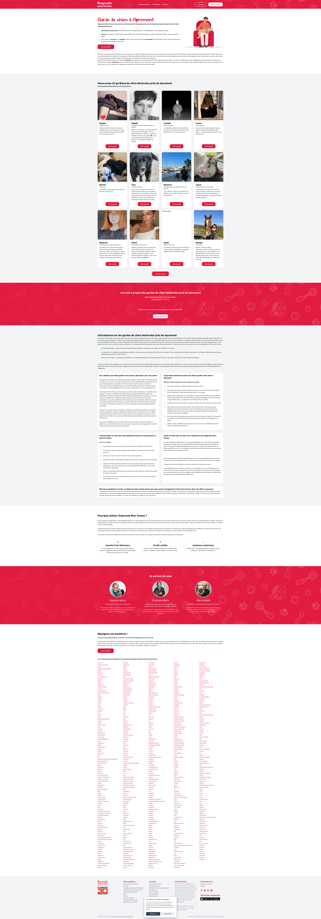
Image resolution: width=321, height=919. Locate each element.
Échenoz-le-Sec (126, 801)
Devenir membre (105, 650)
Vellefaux (201, 771)
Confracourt (126, 737)
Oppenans (176, 761)
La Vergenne (151, 793)
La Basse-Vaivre (152, 739)
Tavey (200, 712)
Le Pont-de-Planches (153, 809)
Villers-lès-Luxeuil (203, 825)
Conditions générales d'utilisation (133, 888)
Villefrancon (202, 811)
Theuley (201, 716)
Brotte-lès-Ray (101, 835)
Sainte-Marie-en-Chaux (179, 865)
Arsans (99, 716)
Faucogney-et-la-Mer (127, 833)
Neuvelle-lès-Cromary (179, 743)
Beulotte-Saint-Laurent (103, 781)
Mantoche (176, 666)
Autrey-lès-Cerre (101, 733)
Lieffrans (150, 825)
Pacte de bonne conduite (130, 884)
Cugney (124, 771)
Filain (124, 845)
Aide (124, 894)
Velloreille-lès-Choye (204, 787)
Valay (200, 739)
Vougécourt (202, 845)
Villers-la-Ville (202, 821)
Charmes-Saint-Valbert (128, 678)
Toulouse (192, 896)
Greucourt (150, 718)
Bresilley (100, 821)
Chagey (99, 859)
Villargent (201, 807)
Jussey (149, 737)
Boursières (100, 817)
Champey (100, 867)
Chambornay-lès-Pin (102, 865)
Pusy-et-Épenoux (178, 817)
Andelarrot (100, 698)
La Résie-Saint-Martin (153, 779)
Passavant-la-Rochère (179, 777)
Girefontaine (151, 696)
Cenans (99, 853)
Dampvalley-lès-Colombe (128, 785)
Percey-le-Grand (177, 781)
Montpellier (178, 900)
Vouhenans (201, 847)
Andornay (100, 700)
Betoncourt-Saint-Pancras (103, 777)
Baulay (99, 755)
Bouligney (100, 803)
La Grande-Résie (152, 755)
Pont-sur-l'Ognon (178, 805)
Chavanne (125, 696)
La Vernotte (151, 795)
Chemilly (125, 698)
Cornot (124, 743)
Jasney (150, 733)
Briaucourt (100, 831)
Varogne (201, 751)
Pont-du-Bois (177, 803)
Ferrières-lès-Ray (127, 841)
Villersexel (201, 819)
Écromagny (125, 803)
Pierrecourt (176, 787)
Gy (149, 720)
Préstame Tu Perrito (181, 910)
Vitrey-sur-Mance (203, 839)
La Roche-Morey (152, 785)
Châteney (125, 684)
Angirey (99, 702)
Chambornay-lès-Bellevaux (104, 863)
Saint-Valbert (202, 672)
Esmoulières (126, 815)
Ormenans (176, 765)
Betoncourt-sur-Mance (103, 779)
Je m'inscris (201, 4)
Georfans (150, 690)
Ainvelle (99, 674)
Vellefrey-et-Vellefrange (204, 773)
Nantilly (175, 735)
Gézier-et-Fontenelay (153, 694)
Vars (200, 753)
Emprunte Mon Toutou (181, 888)
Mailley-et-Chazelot (152, 863)
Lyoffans (150, 845)
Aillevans (100, 670)
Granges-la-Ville (152, 708)
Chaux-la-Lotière (127, 692)
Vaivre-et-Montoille (203, 737)
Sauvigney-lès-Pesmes (204, 682)
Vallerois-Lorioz (202, 743)
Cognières (125, 720)
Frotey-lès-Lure (151, 682)
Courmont (125, 755)
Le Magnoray (151, 807)
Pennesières (176, 779)
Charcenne (125, 670)
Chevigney (125, 704)
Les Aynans (150, 811)
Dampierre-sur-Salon (127, 783)
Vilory (200, 835)
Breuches (100, 823)
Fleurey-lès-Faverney (127, 847)
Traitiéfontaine (202, 724)
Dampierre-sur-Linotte (128, 781)
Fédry (124, 839)
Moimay (175, 696)
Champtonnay (126, 664)
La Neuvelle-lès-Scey (153, 769)
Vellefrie (201, 775)
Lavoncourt (151, 805)
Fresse (149, 674)
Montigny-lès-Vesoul (178, 718)
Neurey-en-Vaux (177, 739)
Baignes (99, 745)
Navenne (176, 737)
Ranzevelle (176, 827)
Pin (174, 789)
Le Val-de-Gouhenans (153, 821)
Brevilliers (100, 829)
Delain (124, 789)
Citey (124, 714)
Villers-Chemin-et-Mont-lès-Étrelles (207, 817)
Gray (149, 714)
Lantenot (150, 771)
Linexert (150, 831)
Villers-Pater (202, 827)
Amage (99, 680)
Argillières (100, 710)
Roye (175, 853)
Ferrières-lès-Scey (127, 843)
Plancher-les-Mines (178, 795)
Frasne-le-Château (152, 668)
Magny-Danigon (152, 851)
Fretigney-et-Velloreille (153, 676)
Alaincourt (100, 678)
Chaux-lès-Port (126, 694)
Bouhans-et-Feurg (102, 797)
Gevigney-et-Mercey (153, 692)
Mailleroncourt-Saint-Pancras (155, 861)
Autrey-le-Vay (101, 737)
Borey (99, 791)
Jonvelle (150, 735)
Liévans (150, 829)
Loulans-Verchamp (152, 839)
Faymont (125, 837)
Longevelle (150, 837)
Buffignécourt (101, 847)
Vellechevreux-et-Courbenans (206, 767)
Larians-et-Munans (152, 781)
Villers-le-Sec (202, 823)
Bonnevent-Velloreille (103, 789)
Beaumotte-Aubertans (103, 761)
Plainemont (176, 791)
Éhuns (124, 807)
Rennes (189, 900)
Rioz (175, 841)
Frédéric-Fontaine (152, 670)
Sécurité (165, 4)
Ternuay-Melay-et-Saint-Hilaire (206, 714)
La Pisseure (151, 773)
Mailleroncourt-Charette (154, 859)
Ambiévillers (100, 684)
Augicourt (100, 722)
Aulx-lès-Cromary (101, 724)
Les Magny (150, 817)
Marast (175, 668)
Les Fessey (150, 815)
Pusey (175, 815)
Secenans (201, 690)
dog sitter (188, 884)
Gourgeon (150, 700)
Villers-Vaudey (202, 833)
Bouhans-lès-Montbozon (103, 801)
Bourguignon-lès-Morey (103, 815)
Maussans (176, 672)
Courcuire (125, 753)
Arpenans (100, 714)
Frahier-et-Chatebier (127, 865)
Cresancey (125, 761)
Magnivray (150, 847)
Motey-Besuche (177, 731)
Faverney (125, 835)
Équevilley (125, 809)
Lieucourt (150, 827)
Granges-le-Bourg (152, 710)
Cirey (124, 710)
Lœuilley (150, 833)
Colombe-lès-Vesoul (127, 724)
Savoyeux (201, 684)
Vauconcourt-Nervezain (204, 757)
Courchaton (125, 751)
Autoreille (100, 731)
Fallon (124, 831)
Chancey (125, 666)
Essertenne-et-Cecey (128, 821)
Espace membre (215, 4)
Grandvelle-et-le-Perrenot (154, 706)
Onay (175, 759)
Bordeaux (183, 898)
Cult (124, 773)
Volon (200, 841)
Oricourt (176, 763)
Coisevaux (125, 722)
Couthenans (125, 759)
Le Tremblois (151, 819)
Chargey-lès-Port (127, 674)
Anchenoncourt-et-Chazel (104, 692)
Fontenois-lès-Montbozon (129, 859)
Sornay (200, 708)
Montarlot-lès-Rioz (178, 702)
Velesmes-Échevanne (204, 763)
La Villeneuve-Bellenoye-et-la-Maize (156, 801)
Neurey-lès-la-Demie (178, 741)
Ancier (99, 694)
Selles (200, 692)
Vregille (201, 849)
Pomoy (175, 799)
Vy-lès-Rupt (202, 859)
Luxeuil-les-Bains (152, 843)
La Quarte (150, 777)
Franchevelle (151, 664)
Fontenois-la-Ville (127, 857)
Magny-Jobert (151, 853)
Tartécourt (201, 710)
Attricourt (100, 720)
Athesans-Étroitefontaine (103, 718)
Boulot (99, 805)
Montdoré (176, 712)
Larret (149, 791)
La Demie (150, 753)
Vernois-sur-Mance (203, 799)
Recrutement (153, 896)
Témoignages (156, 4)
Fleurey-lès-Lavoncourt (128, 849)
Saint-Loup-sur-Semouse (204, 670)
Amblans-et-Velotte (102, 686)
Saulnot (201, 676)
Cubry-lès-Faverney (127, 769)
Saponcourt (202, 674)
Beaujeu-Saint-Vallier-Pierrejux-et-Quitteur (107, 759)
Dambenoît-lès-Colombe (128, 777)
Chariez (124, 676)
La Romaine (151, 787)
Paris (183, 896)
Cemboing (100, 851)
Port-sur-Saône (177, 807)
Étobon (124, 823)
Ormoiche (176, 767)
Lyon (187, 896)
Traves (200, 727)
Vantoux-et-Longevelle (204, 749)
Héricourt (150, 724)
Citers (124, 712)
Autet (99, 727)
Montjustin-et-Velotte (179, 720)
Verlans (201, 797)
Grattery (150, 712)
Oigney (175, 755)
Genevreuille (151, 686)
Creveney (125, 765)
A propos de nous (117, 916)
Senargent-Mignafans (204, 696)
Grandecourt (151, 704)
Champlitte (125, 662)
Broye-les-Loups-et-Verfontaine (105, 839)
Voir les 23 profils (160, 274)
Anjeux (99, 704)
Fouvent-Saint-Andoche (128, 863)
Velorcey (201, 789)
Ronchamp (176, 847)
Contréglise (125, 739)
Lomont (150, 835)
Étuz (124, 827)
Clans (124, 718)
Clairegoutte (126, 716)
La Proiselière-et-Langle (153, 775)
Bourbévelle (100, 809)
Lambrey (150, 763)
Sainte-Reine (177, 867)
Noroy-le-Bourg (177, 753)
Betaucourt (100, 773)
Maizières (150, 865)
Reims (184, 900)
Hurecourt (150, 729)
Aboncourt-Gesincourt (103, 664)
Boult (99, 807)
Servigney (201, 700)
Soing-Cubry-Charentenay (205, 704)
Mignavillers (176, 692)
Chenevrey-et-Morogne (128, 702)
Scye (200, 688)
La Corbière (151, 747)
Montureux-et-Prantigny (179, 727)
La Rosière (150, 789)
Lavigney (150, 797)
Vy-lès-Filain (202, 855)
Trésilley (201, 731)
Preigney (176, 811)
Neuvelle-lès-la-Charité (179, 745)
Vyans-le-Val (202, 851)
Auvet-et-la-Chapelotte (103, 739)
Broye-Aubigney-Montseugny (104, 837)
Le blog (125, 896)
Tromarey (201, 733)
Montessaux (176, 714)
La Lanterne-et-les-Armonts (154, 757)
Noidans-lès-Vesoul (178, 749)
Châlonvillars (100, 861)
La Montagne (151, 765)
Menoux (176, 684)
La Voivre (150, 803)
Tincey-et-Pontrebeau (204, 722)
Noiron (175, 751)
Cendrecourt (100, 855)
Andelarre (100, 696)
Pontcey (176, 801)
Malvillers (176, 662)
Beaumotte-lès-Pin (102, 763)
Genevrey (150, 688)
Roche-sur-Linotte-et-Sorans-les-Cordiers (183, 845)
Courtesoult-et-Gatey (128, 757)
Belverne (100, 769)
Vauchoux (201, 755)
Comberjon (125, 731)
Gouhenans (151, 698)
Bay (98, 757)
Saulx (200, 678)
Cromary (125, 767)
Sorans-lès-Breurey (203, 706)
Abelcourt (100, 662)
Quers (175, 821)
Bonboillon (100, 787)
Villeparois (201, 813)
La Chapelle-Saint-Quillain (154, 745)
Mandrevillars (177, 664)
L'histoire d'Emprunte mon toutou (159, 888)
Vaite (200, 735)
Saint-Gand (201, 664)
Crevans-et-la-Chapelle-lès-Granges (131, 763)
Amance (99, 682)
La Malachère (151, 761)
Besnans (99, 771)
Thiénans (201, 720)
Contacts (203, 886)
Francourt (150, 666)
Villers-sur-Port (202, 829)
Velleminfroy (202, 781)
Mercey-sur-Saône (178, 686)
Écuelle (124, 805)
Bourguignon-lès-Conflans (104, 811)
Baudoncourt (101, 753)
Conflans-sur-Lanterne (128, 735)
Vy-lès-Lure (201, 857)
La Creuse (150, 751)
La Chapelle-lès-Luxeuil (153, 743)
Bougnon (100, 795)
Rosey (175, 849)
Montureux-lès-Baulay (179, 729)
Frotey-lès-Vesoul (152, 684)
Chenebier (125, 700)
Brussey (99, 841)
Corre (124, 747)
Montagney (176, 700)
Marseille (177, 898)
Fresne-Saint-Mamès (153, 672)
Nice (188, 898)
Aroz (99, 712)
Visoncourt (201, 837)
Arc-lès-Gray (100, 708)
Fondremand (126, 853)
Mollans (175, 698)
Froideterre (151, 680)
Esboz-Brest (126, 813)
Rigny (175, 839)
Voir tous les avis (160, 316)
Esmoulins (125, 817)
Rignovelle (176, 837)
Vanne (200, 747)
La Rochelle (151, 783)
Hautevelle (150, 722)
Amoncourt (100, 688)
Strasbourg (178, 902)
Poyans (175, 809)
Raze (175, 831)
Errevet (125, 811)
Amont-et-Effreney (102, 690)
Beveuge (100, 783)
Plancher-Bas (177, 793)
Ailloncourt (100, 672)
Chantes (125, 668)
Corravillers (125, 745)
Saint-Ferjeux (202, 662)
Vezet (200, 803)
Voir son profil (112, 146)
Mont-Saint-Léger (178, 724)
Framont (125, 867)
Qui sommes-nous (154, 886)
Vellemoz (201, 783)
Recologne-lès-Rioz (178, 833)
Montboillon (176, 704)
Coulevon (125, 749)
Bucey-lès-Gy (101, 843)
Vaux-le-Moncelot (203, 761)
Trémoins (201, 729)
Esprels (124, 819)
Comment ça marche (143, 4)
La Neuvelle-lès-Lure (153, 767)
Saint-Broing (177, 861)
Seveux (201, 702)
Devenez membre (106, 46)
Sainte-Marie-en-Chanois (179, 863)
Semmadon (201, 694)
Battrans (100, 751)
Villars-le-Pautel (202, 809)
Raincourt (176, 825)
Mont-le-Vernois (177, 722)
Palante (175, 775)
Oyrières (176, 773)
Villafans (201, 805)
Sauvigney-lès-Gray (203, 680)
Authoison (100, 729)
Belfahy (99, 765)
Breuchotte (100, 825)
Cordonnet (125, 741)
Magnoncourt (151, 849)
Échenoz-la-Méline (127, 799)
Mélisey (175, 680)
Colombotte (125, 727)
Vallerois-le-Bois (203, 741)
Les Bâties (150, 813)
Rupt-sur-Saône (177, 857)
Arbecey (99, 706)
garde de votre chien (189, 886)
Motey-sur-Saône (178, 733)
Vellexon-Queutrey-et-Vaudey (206, 785)
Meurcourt (176, 690)
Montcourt (176, 710)
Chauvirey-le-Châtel (127, 688)
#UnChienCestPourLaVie (130, 900)
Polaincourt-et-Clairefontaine (180, 797)
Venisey (201, 793)
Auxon (99, 741)
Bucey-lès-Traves (101, 845)
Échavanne (125, 795)
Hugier (150, 727)
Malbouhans (151, 867)
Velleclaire (201, 769)
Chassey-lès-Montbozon (128, 680)
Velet (200, 765)
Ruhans (175, 855)
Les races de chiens (129, 898)
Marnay (175, 670)
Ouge (175, 769)
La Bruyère (150, 741)
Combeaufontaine (127, 729)
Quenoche (176, 819)
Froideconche (151, 678)
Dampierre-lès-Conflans (128, 779)
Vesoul (200, 801)
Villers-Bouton (202, 815)
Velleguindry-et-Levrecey (205, 777)
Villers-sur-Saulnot (203, 831)
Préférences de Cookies (130, 902)
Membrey (176, 682)
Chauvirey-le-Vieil (127, 690)
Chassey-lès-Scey (127, 682)
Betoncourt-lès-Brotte (103, 775)
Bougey (99, 793)
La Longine (150, 759)
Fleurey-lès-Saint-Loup (128, 851)
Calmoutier (100, 849)
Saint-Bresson (177, 859)
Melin (175, 676)
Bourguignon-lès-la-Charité (104, 813)
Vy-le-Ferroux (202, 853)
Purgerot (176, 813)
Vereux (201, 795)
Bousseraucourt (101, 819)
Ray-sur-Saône (177, 829)
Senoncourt (202, 698)
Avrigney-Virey (101, 743)
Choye (124, 706)
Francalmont (151, 662)
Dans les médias (153, 892)
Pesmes (175, 785)
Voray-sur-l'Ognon (203, 843)
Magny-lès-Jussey (152, 855)
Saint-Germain (202, 666)
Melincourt (176, 678)
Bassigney (100, 749)
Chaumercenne (126, 686)
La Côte (150, 749)
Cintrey (124, 708)
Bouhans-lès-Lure (102, 799)
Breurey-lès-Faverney (102, 827)
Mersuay (176, 688)
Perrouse (176, 783)
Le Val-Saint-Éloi (152, 823)
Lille (192, 898)
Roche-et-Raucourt (178, 843)
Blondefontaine (101, 785)
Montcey (176, 708)
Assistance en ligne (206, 884)
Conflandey (125, 733)
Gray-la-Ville (151, 716)
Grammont (150, 702)
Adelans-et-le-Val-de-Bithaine (104, 668)
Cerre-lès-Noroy (101, 857)
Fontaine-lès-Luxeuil (127, 855)
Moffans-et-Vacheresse (179, 694)
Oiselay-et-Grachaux (178, 757)
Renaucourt (176, 835)
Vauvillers (201, 759)
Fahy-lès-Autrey (126, 829)
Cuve (124, 775)
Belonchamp (100, 767)
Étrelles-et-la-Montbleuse (129, 825)
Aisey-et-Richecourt (102, 676)
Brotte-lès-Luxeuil (102, 833)
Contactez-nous (128, 916)
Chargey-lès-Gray (127, 672)
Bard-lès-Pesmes (101, 747)
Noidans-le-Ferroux (178, 747)
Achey (99, 666)
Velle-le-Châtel (202, 779)
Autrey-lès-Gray (101, 735)
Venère (201, 791)
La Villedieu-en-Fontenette (154, 799)
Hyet (149, 731)
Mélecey (176, 674)
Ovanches (176, 771)
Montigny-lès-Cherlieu (179, 716)
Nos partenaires (153, 894)
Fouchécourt (126, 861)
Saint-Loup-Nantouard (204, 668)
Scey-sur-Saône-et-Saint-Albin (206, 686)
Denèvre (125, 793)
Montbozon (176, 706)
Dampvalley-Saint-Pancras (129, 787)
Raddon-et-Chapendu (179, 823)
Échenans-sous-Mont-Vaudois (129, 797)
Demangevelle (126, 791)
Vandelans (201, 745)
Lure (149, 841)
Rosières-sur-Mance (178, 851)
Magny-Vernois (151, 857)
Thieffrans (201, 718)
